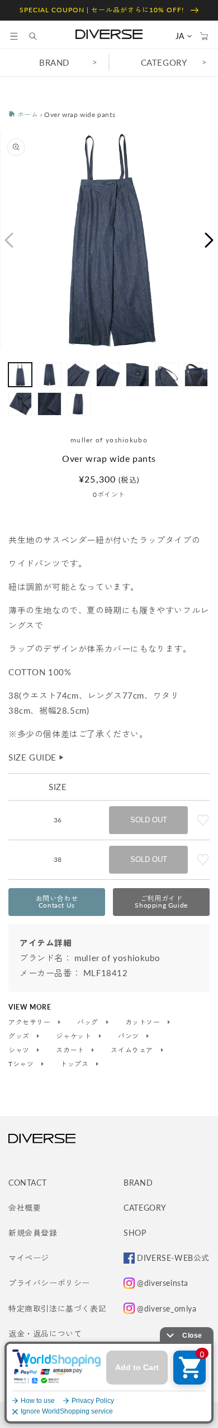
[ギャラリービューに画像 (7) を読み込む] (196, 374)
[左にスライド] (8, 240)
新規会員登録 (33, 1232)
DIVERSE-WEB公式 (173, 1258)
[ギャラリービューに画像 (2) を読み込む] (49, 374)
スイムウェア (133, 1050)
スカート (71, 1050)
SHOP (135, 1232)
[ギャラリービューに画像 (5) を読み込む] (137, 374)
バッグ (88, 1022)
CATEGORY (164, 62)
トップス (75, 1064)
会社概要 (24, 1207)
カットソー (144, 1022)
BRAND (54, 62)
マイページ (28, 1258)
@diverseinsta (162, 1283)
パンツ (129, 1036)
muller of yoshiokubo (109, 440)
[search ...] (38, 36)
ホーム (26, 114)
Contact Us (57, 901)
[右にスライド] (209, 240)
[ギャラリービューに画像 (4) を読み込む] (108, 374)
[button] (14, 36)
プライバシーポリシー (49, 1283)
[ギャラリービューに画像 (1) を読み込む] (20, 374)
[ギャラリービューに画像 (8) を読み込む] (20, 404)
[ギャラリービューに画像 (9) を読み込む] (49, 404)
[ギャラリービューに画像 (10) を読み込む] (79, 404)
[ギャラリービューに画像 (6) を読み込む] (166, 374)
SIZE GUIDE (36, 757)
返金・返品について (45, 1333)
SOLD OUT (148, 820)
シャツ (19, 1050)
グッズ (19, 1036)
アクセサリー (30, 1022)
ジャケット (74, 1036)
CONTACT (27, 1182)
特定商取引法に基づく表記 (57, 1308)
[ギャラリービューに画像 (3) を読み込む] (79, 374)
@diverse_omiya (166, 1308)
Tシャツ (22, 1064)
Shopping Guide (161, 901)
